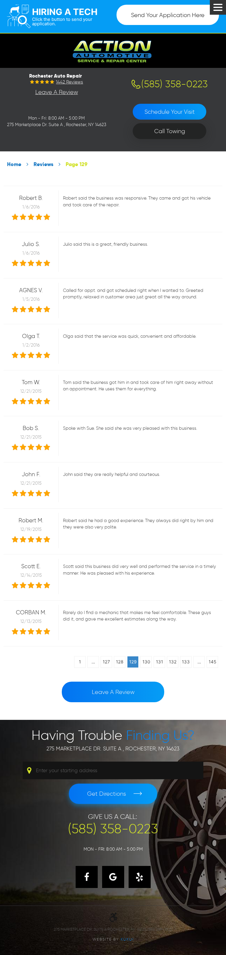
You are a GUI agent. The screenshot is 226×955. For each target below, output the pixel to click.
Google (113, 877)
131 (159, 662)
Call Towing (169, 131)
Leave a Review (56, 92)
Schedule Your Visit (169, 111)
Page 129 (76, 164)
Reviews (43, 164)
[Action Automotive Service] (113, 50)
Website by (113, 939)
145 (212, 662)
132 (173, 662)
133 (186, 662)
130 (146, 662)
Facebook (87, 877)
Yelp (140, 877)
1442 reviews (69, 82)
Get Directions (106, 793)
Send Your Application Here (168, 15)
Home (14, 164)
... (93, 662)
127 (106, 662)
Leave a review (113, 691)
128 (119, 662)
